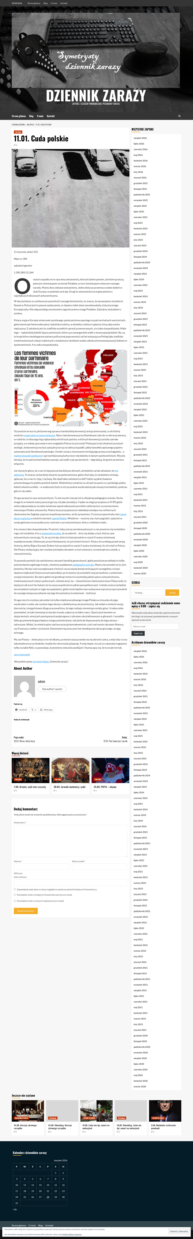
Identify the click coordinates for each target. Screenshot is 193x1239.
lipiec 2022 (139, 415)
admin (41, 681)
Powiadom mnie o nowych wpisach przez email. (40, 900)
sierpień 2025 (140, 206)
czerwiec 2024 (141, 285)
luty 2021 (138, 511)
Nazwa (18, 861)
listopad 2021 (140, 460)
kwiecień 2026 (141, 160)
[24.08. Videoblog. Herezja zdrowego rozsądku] (62, 1111)
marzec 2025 (140, 234)
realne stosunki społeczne (28, 455)
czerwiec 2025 (141, 217)
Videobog (52, 1118)
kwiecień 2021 (141, 500)
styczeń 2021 (140, 517)
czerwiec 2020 (141, 556)
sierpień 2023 (140, 341)
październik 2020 (142, 534)
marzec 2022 (140, 437)
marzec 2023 (140, 370)
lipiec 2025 (139, 211)
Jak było (18, 132)
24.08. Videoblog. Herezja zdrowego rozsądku (60, 1127)
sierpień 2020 (140, 545)
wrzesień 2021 (141, 471)
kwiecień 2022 (141, 432)
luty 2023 (138, 375)
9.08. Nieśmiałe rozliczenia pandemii (163, 1127)
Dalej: (115, 739)
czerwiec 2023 (141, 353)
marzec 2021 (140, 505)
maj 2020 (138, 562)
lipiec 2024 (139, 279)
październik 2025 (142, 194)
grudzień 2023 (141, 319)
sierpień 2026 (140, 138)
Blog (45, 3)
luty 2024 (138, 307)
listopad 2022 (140, 392)
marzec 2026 (140, 166)
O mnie (54, 3)
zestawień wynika (51, 533)
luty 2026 (138, 172)
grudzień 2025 (141, 183)
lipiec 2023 (139, 347)
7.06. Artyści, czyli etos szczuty (30, 787)
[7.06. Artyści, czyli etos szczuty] (30, 770)
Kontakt (63, 3)
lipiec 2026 (139, 143)
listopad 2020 (140, 528)
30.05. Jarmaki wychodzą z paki (69, 787)
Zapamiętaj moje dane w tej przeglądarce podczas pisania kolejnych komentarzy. (57, 889)
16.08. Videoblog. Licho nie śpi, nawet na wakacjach (129, 1127)
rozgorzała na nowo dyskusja (39, 435)
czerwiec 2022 (141, 420)
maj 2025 (138, 223)
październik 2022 (142, 398)
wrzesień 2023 (141, 336)
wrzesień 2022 (141, 403)
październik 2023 (142, 330)
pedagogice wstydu (83, 564)
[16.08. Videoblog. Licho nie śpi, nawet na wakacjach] (131, 1111)
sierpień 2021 (140, 477)
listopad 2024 (140, 256)
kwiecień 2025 (141, 228)
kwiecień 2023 (141, 364)
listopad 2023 (140, 324)
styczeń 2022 (140, 449)
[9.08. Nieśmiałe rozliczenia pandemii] (165, 1111)
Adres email (78, 861)
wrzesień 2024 (141, 268)
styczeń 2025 (140, 245)
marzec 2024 (140, 302)
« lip (15, 1209)
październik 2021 (142, 466)
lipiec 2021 (139, 483)
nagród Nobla (59, 518)
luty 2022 (138, 443)
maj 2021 (138, 494)
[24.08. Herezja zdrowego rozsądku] (28, 1111)
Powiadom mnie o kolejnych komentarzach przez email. (44, 894)
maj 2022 (138, 426)
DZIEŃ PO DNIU (89, 1118)
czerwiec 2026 (141, 149)
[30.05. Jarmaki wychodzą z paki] (70, 770)
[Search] (179, 116)
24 (16, 1197)
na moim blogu (41, 661)
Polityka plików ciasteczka (72, 1234)
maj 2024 (138, 290)
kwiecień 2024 (141, 296)
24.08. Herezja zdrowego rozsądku (25, 1127)
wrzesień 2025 (141, 200)
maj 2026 (138, 155)
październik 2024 (142, 262)
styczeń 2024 (140, 313)
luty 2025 (138, 239)
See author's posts (52, 688)
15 (55, 1185)
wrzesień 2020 (141, 539)
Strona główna (34, 3)
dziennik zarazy (96, 95)
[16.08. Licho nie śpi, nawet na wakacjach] (96, 1111)
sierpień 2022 (140, 409)
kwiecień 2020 (141, 567)
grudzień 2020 (141, 522)
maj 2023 (138, 358)
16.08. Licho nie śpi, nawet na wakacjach (96, 1127)
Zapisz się (138, 633)
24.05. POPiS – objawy (105, 787)
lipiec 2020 (139, 551)
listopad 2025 (140, 189)
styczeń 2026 (140, 177)
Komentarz (20, 822)
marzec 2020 (140, 573)
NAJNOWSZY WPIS (21, 1118)
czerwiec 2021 (141, 488)
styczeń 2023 (140, 381)
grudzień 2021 (141, 454)
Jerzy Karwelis (22, 654)
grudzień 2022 (141, 387)
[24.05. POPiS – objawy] (110, 770)
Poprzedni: (24, 739)
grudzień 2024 (141, 251)
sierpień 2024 (140, 273)
